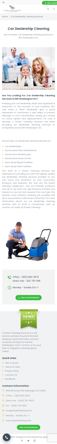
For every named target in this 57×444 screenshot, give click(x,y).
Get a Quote (11, 362)
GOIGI (46, 436)
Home (5, 16)
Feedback (10, 378)
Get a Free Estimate (30, 297)
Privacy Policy (12, 370)
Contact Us (11, 374)
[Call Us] (7, 437)
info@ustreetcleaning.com (19, 410)
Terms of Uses (12, 366)
